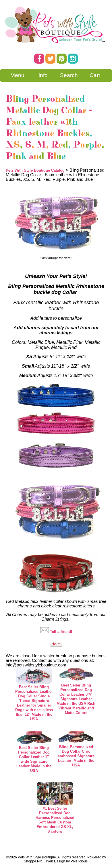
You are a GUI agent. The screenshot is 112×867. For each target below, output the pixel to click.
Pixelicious (79, 861)
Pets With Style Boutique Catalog (35, 170)
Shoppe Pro (33, 861)
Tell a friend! (61, 631)
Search (69, 75)
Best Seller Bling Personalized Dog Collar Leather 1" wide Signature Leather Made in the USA (33, 759)
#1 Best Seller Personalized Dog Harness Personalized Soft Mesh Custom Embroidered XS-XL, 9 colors (55, 819)
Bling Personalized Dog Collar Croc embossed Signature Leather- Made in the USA (76, 756)
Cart (95, 75)
